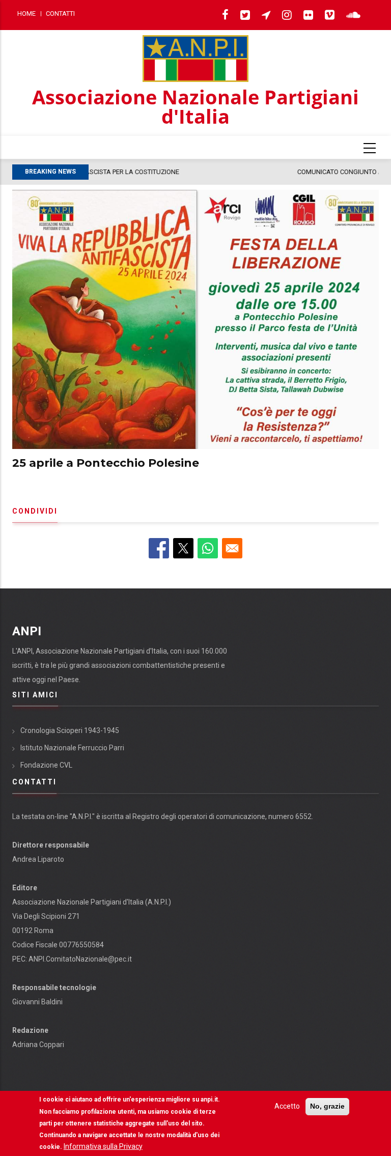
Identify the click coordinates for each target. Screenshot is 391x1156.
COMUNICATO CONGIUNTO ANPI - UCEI (153, 172)
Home (26, 13)
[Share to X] (183, 548)
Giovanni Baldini (37, 1002)
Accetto (287, 1106)
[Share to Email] (232, 548)
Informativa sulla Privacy (103, 1146)
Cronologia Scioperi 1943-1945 (69, 730)
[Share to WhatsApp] (208, 548)
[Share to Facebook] (159, 548)
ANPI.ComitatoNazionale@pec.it (80, 959)
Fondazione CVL (46, 765)
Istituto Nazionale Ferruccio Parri (72, 748)
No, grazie (327, 1106)
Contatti (60, 13)
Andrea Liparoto (38, 859)
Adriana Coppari (38, 1044)
